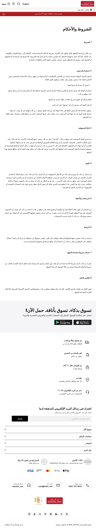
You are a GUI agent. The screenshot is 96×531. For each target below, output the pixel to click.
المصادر (88, 443)
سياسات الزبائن (85, 436)
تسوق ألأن (87, 429)
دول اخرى (88, 450)
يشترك (19, 418)
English (26, 4)
